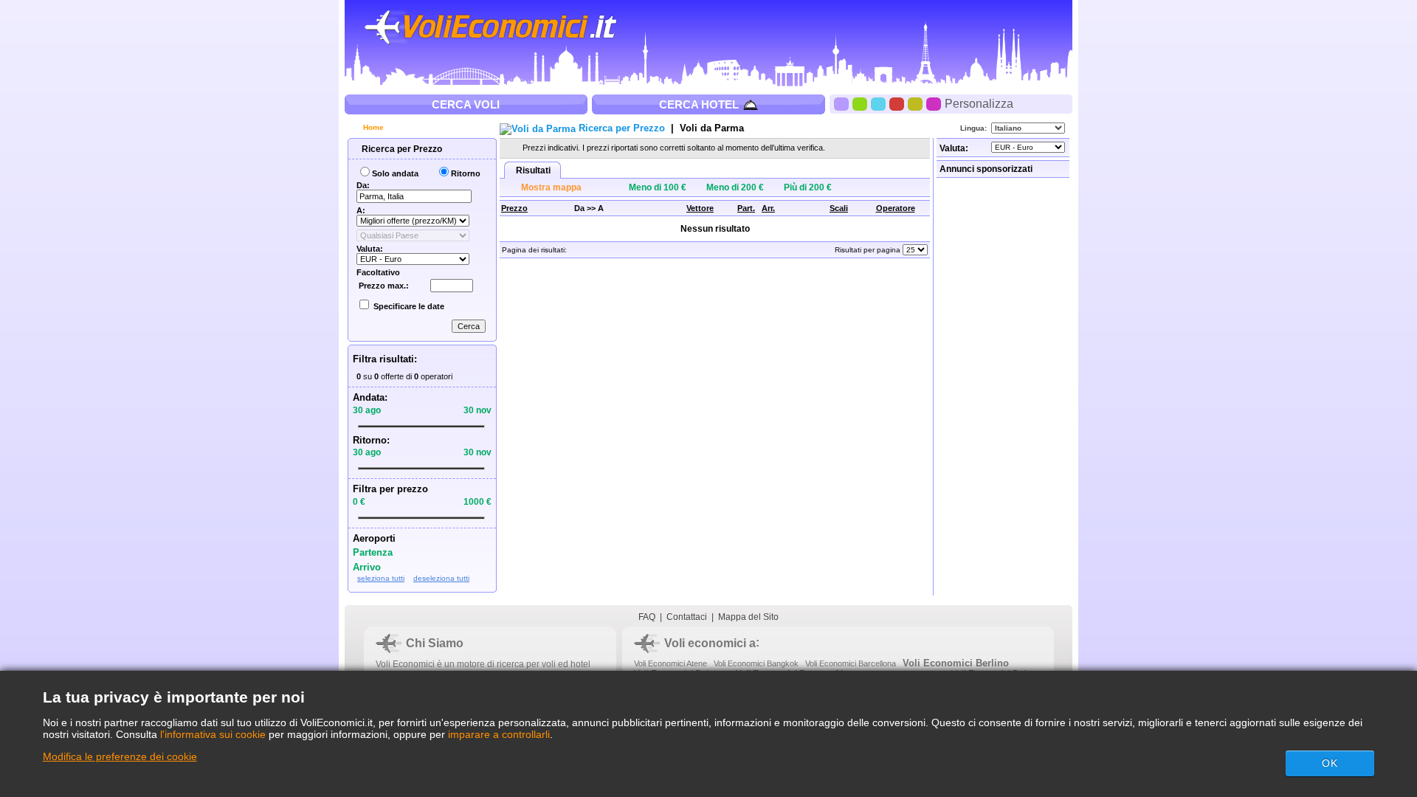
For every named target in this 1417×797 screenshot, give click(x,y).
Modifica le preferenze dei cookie (120, 756)
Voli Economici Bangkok (756, 663)
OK (1330, 763)
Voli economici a (710, 643)
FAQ (646, 617)
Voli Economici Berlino (956, 663)
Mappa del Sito (748, 617)
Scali (839, 208)
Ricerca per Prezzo (400, 149)
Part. (746, 208)
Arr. (768, 208)
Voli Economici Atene (670, 663)
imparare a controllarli (499, 734)
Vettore (700, 208)
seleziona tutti (380, 578)
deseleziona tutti (441, 578)
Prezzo (514, 208)
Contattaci (686, 617)
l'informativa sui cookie (213, 734)
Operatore (895, 208)
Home (372, 127)
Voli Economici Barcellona (850, 663)
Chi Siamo (434, 643)
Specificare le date (408, 306)
